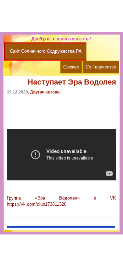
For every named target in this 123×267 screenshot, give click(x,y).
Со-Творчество (101, 66)
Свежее (71, 66)
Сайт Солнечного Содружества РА (46, 51)
